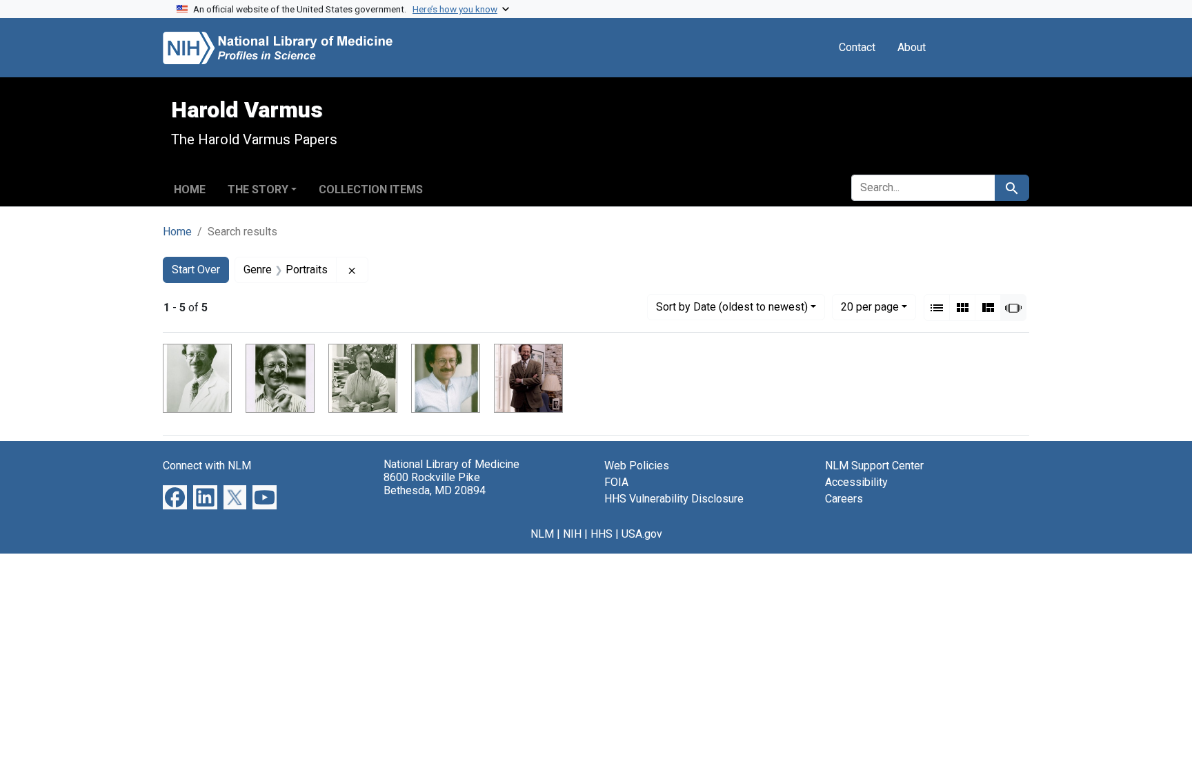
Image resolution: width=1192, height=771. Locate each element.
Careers (844, 498)
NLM (542, 533)
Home (190, 189)
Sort (732, 306)
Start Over (196, 269)
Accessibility (856, 482)
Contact (857, 47)
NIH (572, 533)
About (911, 47)
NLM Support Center (874, 465)
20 (870, 306)
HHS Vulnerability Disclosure (674, 498)
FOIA (616, 482)
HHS (601, 533)
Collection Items (371, 189)
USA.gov (642, 533)
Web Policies (636, 465)
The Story (258, 189)
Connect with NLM (207, 465)
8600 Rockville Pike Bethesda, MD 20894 (435, 484)
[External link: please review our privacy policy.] (175, 496)
